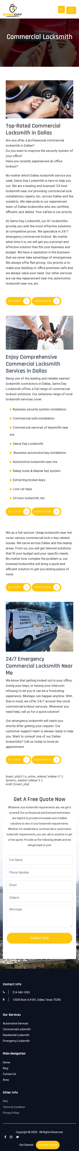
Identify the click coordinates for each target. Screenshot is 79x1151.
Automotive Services (15, 1023)
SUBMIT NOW (39, 938)
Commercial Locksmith (17, 1029)
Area (6, 1079)
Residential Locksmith (16, 1035)
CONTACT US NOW (48, 1145)
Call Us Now (14, 301)
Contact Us (9, 1074)
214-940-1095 (21, 992)
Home (6, 1062)
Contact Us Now (42, 301)
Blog (5, 1068)
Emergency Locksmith (16, 1040)
